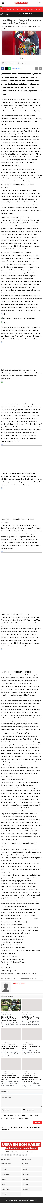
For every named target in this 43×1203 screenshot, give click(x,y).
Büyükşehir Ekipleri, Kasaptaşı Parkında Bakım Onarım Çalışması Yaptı (10, 1018)
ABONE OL (18, 68)
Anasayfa (4, 26)
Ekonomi (10, 26)
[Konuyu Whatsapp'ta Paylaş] (9, 68)
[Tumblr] (23, 1155)
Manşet (8, 1013)
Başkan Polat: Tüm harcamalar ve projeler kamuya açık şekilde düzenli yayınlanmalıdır (31, 1078)
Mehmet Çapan (18, 983)
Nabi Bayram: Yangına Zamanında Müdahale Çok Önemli (22, 978)
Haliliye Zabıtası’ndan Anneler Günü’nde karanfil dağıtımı (10, 1077)
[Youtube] (14, 1155)
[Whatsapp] (20, 1155)
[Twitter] (5, 1155)
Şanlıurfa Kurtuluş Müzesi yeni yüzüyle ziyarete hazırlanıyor (9, 1048)
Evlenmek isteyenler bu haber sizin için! (18, 9)
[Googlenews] (26, 1155)
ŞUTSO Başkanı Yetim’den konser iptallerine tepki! (31, 1018)
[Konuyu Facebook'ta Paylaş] (2, 68)
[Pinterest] (17, 1155)
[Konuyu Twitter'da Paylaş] (6, 68)
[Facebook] (2, 1155)
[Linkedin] (11, 1155)
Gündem (3, 1013)
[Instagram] (8, 1155)
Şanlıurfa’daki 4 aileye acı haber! (31, 1047)
